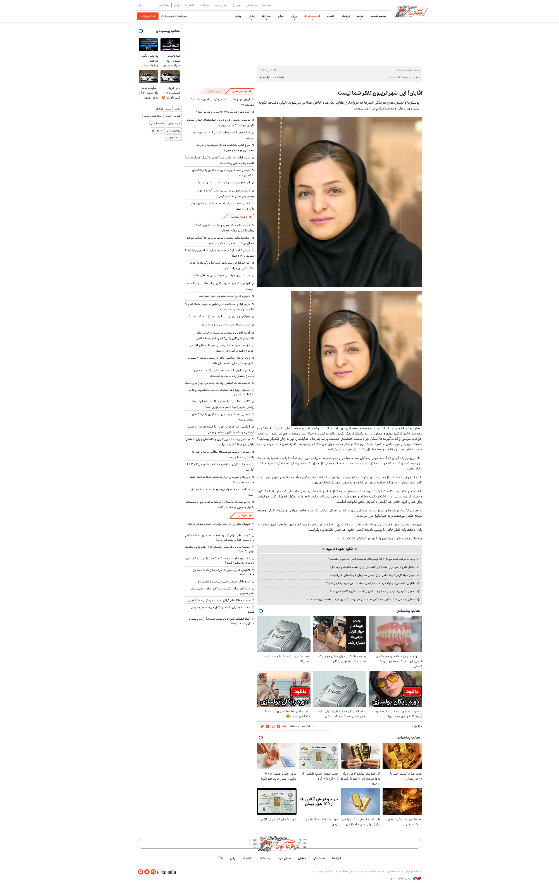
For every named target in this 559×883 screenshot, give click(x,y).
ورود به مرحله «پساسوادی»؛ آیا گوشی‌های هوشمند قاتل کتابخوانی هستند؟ (371, 558)
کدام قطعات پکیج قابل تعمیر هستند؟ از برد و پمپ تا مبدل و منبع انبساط (221, 621)
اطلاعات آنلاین (411, 11)
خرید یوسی (174, 123)
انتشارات (190, 5)
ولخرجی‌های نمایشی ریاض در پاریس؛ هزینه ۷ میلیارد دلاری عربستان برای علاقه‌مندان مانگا (221, 360)
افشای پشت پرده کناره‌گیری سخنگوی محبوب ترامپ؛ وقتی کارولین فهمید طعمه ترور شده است (361, 599)
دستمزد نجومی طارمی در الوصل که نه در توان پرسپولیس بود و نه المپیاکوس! (225, 193)
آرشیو (177, 5)
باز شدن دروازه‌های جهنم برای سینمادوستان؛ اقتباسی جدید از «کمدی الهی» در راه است (221, 348)
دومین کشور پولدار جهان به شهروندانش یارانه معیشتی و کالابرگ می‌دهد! (372, 591)
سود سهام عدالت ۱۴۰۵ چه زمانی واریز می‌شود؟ (223, 111)
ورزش (294, 16)
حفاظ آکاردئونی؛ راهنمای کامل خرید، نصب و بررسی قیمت (222, 609)
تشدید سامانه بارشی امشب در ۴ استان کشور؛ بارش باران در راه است (222, 206)
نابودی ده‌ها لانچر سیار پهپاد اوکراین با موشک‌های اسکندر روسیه (223, 173)
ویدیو (238, 16)
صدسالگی (251, 5)
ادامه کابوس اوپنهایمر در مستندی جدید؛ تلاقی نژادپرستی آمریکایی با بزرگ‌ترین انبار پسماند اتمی (225, 335)
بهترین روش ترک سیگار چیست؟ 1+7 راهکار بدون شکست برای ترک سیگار (219, 549)
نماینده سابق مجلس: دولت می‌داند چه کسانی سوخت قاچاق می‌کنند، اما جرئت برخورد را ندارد (220, 240)
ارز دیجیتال (157, 130)
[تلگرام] (140, 872)
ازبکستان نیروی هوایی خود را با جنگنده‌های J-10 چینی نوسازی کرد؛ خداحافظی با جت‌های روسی (221, 429)
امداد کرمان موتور (153, 116)
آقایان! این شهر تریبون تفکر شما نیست (380, 93)
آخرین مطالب (239, 217)
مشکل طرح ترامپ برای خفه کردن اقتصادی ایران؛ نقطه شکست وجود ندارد (372, 567)
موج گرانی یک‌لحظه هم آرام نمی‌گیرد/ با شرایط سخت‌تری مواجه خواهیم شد (225, 148)
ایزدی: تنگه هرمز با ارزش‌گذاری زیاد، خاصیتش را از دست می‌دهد (219, 286)
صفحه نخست (378, 16)
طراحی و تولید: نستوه (401, 878)
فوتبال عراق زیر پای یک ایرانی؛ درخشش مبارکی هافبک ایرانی (221, 526)
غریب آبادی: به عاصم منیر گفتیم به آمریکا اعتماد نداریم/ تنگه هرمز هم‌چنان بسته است (219, 160)
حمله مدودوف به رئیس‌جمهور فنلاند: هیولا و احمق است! (222, 492)
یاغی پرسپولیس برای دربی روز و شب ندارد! (225, 324)
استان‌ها (266, 16)
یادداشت (205, 5)
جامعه (360, 16)
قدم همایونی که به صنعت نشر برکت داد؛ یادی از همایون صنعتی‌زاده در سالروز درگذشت (224, 373)
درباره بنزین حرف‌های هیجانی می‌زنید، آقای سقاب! (221, 275)
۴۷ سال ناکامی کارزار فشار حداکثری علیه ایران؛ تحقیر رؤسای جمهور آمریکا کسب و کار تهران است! (222, 404)
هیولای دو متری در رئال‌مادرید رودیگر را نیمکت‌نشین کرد (218, 316)
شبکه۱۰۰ (266, 5)
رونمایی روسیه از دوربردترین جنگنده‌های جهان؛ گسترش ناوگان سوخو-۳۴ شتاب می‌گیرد (219, 122)
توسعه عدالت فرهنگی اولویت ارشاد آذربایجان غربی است (217, 383)
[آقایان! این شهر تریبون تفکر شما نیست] (339, 202)
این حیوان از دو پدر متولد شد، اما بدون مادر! (224, 182)
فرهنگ (346, 16)
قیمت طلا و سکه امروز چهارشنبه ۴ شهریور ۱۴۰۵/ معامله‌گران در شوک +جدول (224, 228)
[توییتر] (147, 872)
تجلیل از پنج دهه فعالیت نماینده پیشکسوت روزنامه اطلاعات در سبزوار (221, 392)
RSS (220, 858)
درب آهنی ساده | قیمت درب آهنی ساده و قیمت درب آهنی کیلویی (222, 590)
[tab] (242, 91)
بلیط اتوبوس (173, 138)
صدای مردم (221, 5)
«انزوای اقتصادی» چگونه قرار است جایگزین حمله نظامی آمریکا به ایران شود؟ (370, 583)
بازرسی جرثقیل (163, 109)
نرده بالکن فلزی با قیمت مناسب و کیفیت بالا (224, 581)
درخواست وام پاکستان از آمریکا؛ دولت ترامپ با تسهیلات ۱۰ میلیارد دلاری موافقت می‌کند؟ (220, 504)
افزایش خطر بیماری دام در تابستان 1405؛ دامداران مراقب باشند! (223, 572)
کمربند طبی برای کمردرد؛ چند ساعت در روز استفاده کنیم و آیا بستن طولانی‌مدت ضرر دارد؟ (219, 537)
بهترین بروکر (173, 130)
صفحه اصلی (413, 70)
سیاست (312, 16)
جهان (281, 16)
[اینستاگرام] (153, 872)
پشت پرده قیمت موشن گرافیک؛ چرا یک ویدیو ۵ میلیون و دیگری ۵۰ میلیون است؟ (220, 560)
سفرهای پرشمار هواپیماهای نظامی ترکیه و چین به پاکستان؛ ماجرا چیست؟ (223, 454)
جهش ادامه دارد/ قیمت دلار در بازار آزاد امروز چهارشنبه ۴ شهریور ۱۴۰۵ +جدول (219, 253)
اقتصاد (331, 16)
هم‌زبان (237, 5)
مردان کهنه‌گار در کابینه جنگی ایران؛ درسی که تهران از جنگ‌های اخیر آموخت (372, 575)
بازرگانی (242, 515)
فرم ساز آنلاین (173, 116)
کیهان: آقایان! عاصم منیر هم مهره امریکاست (224, 296)
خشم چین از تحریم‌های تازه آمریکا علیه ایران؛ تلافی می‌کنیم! (223, 135)
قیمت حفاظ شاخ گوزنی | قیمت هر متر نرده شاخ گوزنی (219, 600)
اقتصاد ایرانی (157, 123)
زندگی (251, 16)
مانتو (177, 109)
